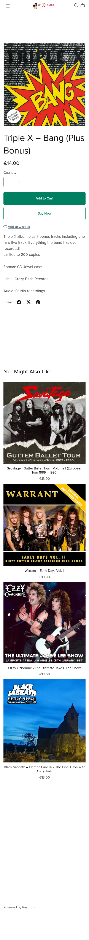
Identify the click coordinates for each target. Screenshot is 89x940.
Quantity (9, 172)
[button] (34, 907)
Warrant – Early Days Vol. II (45, 571)
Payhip (27, 907)
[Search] (76, 5)
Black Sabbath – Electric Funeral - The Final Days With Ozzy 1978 (44, 769)
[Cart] (84, 5)
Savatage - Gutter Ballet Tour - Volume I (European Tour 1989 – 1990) (44, 470)
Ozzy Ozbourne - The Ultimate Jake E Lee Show (44, 668)
